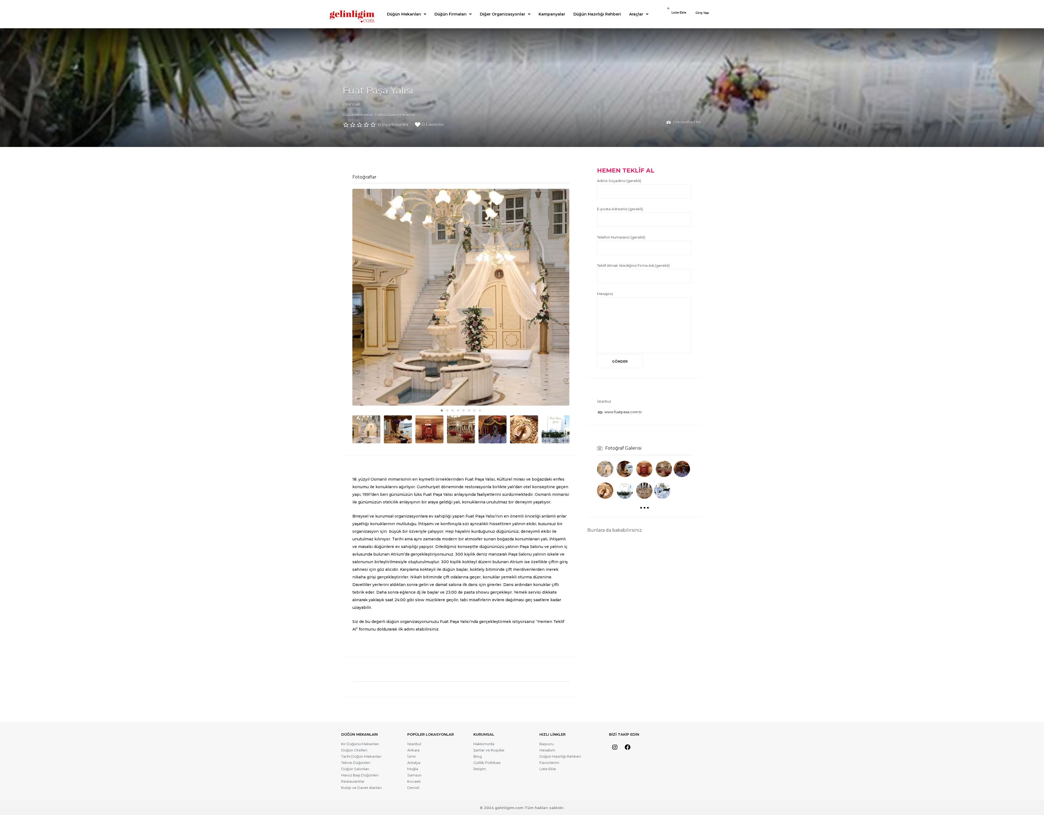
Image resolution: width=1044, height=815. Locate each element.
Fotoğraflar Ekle (686, 122)
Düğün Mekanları (404, 14)
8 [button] (480, 410)
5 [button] (463, 410)
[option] (460, 297)
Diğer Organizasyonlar (502, 14)
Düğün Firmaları (450, 14)
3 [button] (452, 410)
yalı (544, 539)
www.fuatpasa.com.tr (623, 412)
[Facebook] (627, 747)
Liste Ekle (679, 12)
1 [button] (442, 410)
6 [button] (469, 410)
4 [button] (458, 410)
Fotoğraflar (364, 177)
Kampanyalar (552, 14)
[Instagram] (614, 747)
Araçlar (636, 14)
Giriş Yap (702, 12)
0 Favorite (433, 124)
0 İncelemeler (393, 124)
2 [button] (447, 410)
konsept (466, 546)
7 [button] (474, 410)
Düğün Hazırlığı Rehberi (597, 14)
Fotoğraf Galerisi (623, 448)
